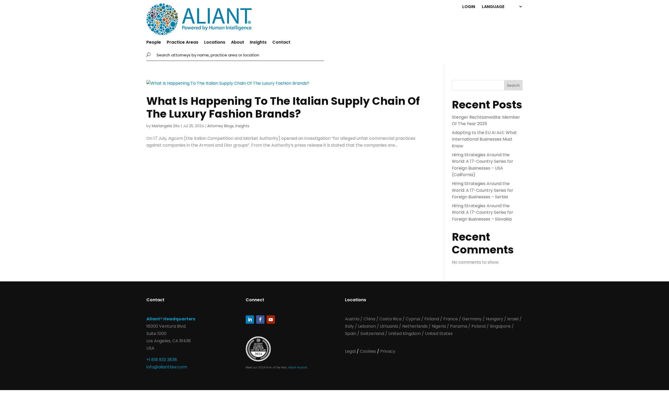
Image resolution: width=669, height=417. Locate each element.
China (370, 319)
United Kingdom (404, 334)
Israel (512, 319)
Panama (458, 326)
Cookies (368, 351)
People (153, 42)
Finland (431, 319)
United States (439, 334)
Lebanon (367, 326)
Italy (349, 326)
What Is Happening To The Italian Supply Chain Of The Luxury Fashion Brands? (283, 107)
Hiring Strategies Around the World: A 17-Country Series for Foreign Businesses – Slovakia (482, 212)
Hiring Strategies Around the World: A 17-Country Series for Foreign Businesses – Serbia (482, 190)
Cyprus (413, 319)
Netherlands (415, 326)
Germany (472, 319)
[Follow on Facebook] (260, 319)
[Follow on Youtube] (271, 319)
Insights (258, 42)
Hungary (494, 319)
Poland (478, 326)
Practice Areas (182, 42)
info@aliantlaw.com (166, 367)
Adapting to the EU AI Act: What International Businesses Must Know (484, 139)
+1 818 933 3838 (161, 360)
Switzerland (372, 334)
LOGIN (468, 6)
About (237, 42)
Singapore (501, 326)
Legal (351, 351)
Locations (214, 42)
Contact (281, 42)
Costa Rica (390, 319)
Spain (351, 334)
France (450, 319)
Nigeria (439, 326)
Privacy (387, 351)
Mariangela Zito (166, 126)
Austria (352, 319)
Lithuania (389, 326)
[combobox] (239, 55)
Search (513, 85)
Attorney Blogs (220, 126)
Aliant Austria (297, 367)
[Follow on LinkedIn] (250, 319)
